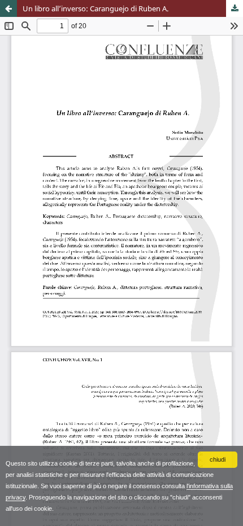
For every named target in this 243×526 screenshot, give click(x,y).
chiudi (217, 459)
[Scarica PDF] (234, 8)
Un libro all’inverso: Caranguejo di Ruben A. (95, 8)
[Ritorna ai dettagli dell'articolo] (8, 8)
